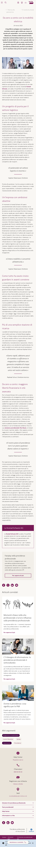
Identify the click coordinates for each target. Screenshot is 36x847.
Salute (18, 739)
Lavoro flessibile (8, 739)
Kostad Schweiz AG (12, 534)
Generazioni (6, 743)
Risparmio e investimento (11, 735)
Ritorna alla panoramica (10, 11)
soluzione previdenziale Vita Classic (15, 428)
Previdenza (17, 743)
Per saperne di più (18, 575)
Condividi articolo (28, 10)
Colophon (4, 837)
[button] (2, 2)
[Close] (33, 843)
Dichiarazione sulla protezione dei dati (24, 838)
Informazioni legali (10, 838)
